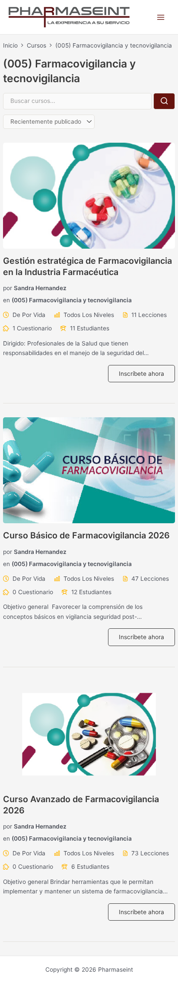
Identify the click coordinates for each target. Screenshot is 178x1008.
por (7, 288)
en (6, 300)
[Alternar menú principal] (161, 17)
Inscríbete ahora (141, 373)
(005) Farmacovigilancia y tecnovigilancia (72, 300)
